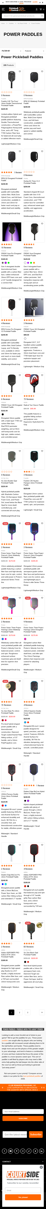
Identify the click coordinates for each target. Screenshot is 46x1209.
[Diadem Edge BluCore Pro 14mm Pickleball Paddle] (11, 853)
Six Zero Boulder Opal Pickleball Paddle (9, 482)
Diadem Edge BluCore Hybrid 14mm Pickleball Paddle (34, 793)
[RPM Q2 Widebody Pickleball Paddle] (34, 79)
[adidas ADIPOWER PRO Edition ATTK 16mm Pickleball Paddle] (34, 853)
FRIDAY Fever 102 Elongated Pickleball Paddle (11, 406)
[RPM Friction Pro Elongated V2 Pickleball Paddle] (11, 307)
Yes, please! (23, 1197)
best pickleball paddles (32, 1076)
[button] (42, 9)
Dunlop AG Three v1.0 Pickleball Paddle (32, 182)
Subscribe (35, 1134)
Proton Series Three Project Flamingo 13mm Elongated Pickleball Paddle (33, 630)
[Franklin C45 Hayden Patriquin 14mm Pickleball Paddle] (34, 459)
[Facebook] (4, 1151)
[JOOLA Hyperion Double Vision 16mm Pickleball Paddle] (34, 689)
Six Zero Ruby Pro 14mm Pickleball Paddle (10, 712)
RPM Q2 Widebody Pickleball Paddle (34, 102)
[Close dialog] (41, 1167)
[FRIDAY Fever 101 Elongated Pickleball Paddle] (34, 307)
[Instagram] (22, 1151)
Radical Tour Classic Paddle (34, 405)
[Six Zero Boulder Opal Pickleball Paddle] (11, 459)
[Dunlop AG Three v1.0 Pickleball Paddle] (34, 159)
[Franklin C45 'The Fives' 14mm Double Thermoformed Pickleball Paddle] (11, 79)
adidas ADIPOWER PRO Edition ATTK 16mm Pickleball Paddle (33, 877)
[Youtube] (10, 1151)
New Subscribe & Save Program (21, 2)
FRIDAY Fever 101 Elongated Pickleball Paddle (34, 330)
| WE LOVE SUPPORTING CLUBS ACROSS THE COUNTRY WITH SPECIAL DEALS (22, 1087)
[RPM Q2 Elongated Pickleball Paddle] (11, 159)
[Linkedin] (41, 1151)
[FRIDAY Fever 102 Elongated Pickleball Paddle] (11, 383)
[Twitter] (35, 1151)
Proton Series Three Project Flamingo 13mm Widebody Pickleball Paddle (11, 630)
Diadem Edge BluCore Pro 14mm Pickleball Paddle (10, 876)
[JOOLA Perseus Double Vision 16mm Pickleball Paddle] (11, 772)
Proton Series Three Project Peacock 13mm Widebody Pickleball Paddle (11, 555)
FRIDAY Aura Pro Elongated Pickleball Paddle (11, 255)
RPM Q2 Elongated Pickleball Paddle (11, 179)
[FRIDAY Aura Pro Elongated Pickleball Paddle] (11, 231)
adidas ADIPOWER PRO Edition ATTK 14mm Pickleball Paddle (10, 955)
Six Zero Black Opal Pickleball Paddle (31, 954)
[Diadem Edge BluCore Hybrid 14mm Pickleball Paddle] (34, 772)
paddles (5, 1040)
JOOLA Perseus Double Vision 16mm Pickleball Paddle (9, 796)
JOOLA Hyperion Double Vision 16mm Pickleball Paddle (32, 713)
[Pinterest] (16, 1151)
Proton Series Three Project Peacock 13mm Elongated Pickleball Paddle (33, 555)
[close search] (42, 16)
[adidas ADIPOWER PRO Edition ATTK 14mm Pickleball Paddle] (11, 931)
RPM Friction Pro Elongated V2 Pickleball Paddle (11, 330)
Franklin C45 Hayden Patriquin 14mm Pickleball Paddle (33, 483)
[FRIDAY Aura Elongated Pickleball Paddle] (34, 231)
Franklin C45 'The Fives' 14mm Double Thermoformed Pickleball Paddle (11, 103)
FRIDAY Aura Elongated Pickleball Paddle (32, 255)
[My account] (36, 9)
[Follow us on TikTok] (28, 1151)
